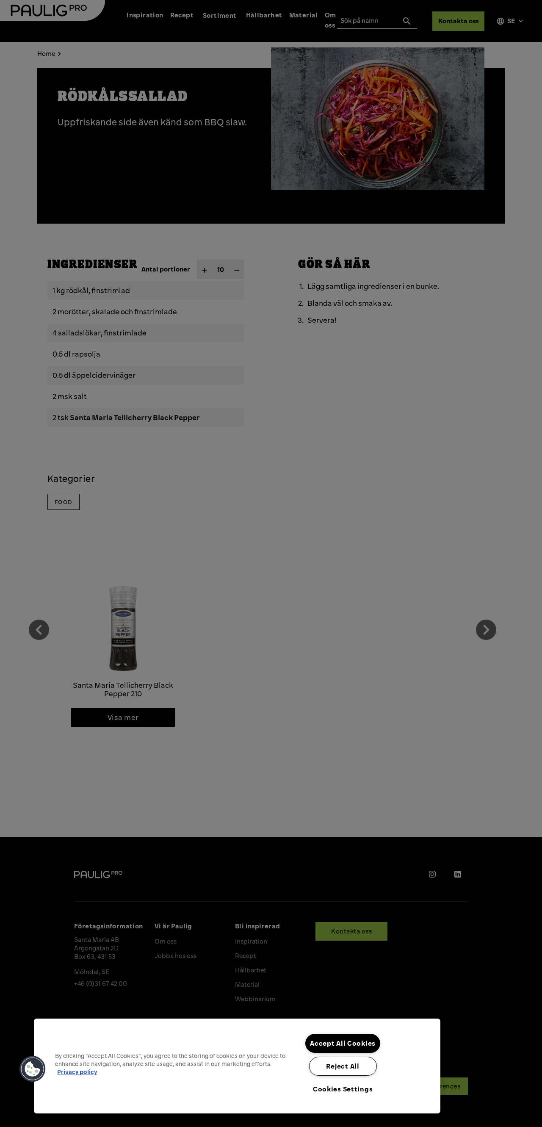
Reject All (342, 1066)
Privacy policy (77, 1071)
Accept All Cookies (343, 1043)
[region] (237, 1066)
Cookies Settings (343, 1089)
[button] (32, 1069)
